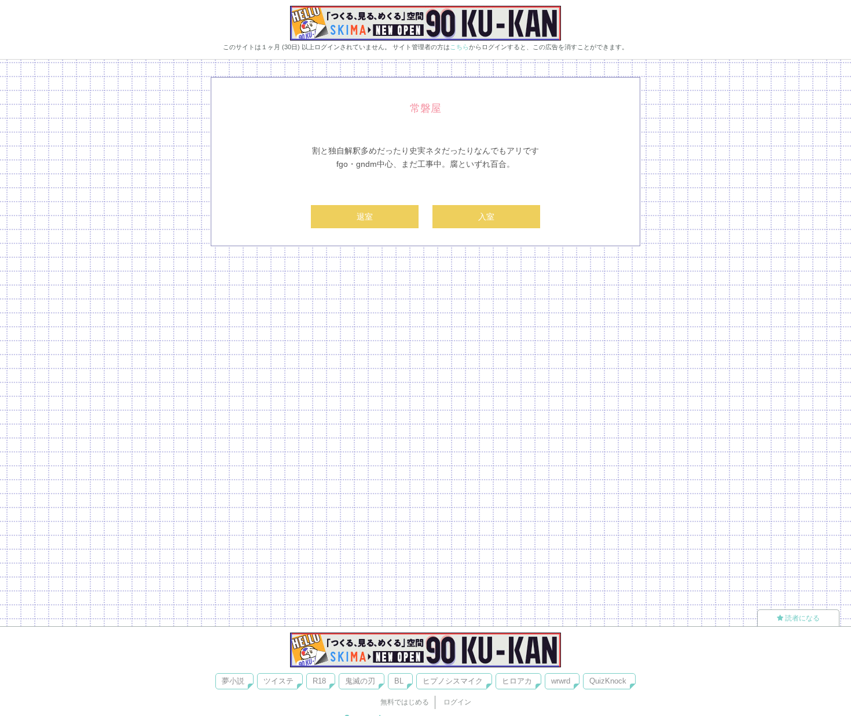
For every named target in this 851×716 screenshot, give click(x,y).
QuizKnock (607, 681)
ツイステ (278, 681)
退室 (365, 216)
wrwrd (560, 681)
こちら (459, 46)
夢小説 (233, 681)
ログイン (457, 702)
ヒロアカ (517, 681)
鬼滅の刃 (360, 681)
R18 (319, 681)
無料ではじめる (404, 702)
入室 (486, 216)
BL (399, 681)
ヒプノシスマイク (453, 681)
